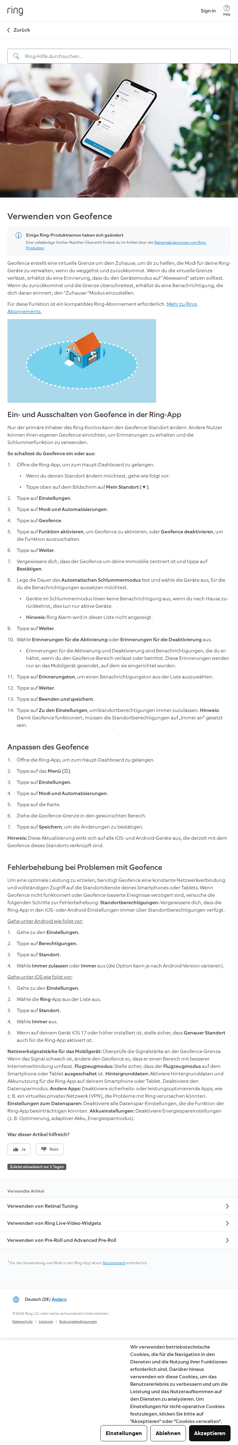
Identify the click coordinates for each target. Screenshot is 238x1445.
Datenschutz (22, 1321)
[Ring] (15, 11)
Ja (23, 1149)
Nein (54, 1149)
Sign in (208, 11)
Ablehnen (168, 1433)
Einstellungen (124, 1433)
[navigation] (119, 51)
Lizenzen (46, 1321)
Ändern (59, 1299)
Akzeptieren (210, 1433)
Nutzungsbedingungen (78, 1321)
